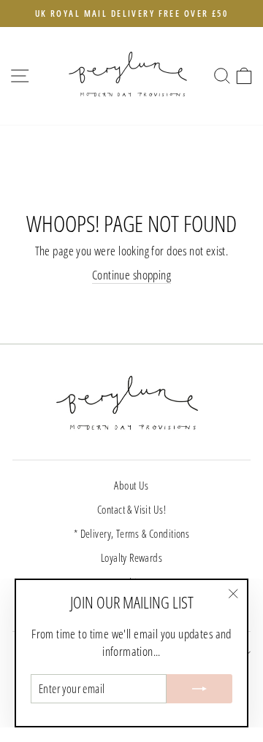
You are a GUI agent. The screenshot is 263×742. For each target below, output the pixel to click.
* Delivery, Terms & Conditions (131, 533)
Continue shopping (131, 274)
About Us (131, 485)
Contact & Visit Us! (131, 509)
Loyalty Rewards (131, 557)
